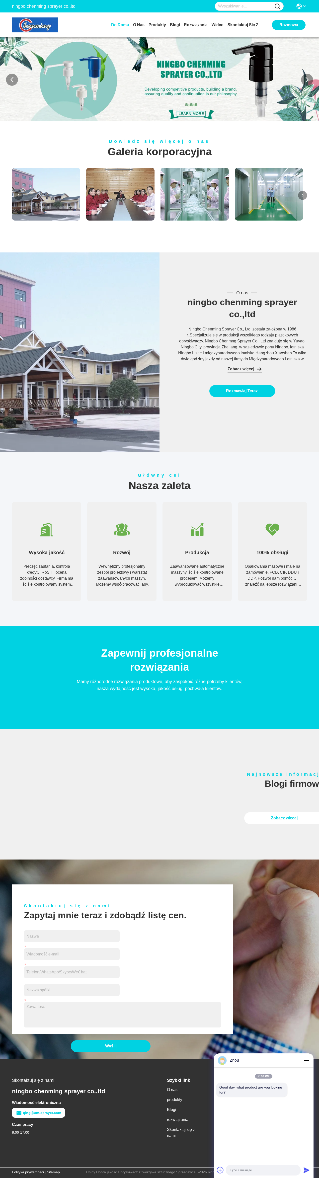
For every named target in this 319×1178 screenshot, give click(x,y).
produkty (157, 25)
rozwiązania (196, 25)
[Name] (277, 6)
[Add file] (220, 1170)
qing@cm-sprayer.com (42, 1113)
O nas (139, 25)
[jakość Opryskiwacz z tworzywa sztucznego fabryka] (159, 120)
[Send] (307, 1170)
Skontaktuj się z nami (246, 25)
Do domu (120, 25)
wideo (218, 25)
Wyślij (110, 1046)
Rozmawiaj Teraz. (242, 391)
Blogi (175, 25)
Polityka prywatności (28, 1172)
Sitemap (53, 1172)
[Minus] (307, 1060)
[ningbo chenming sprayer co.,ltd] (39, 24)
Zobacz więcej (241, 369)
